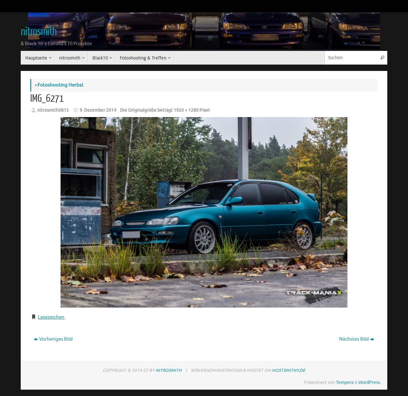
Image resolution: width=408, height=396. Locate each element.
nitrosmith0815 (53, 110)
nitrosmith (38, 31)
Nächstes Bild (354, 339)
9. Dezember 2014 (98, 110)
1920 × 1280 (186, 110)
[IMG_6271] (204, 212)
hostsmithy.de (288, 370)
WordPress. (369, 382)
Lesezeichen (51, 317)
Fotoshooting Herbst (59, 85)
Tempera (344, 382)
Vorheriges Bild (56, 339)
